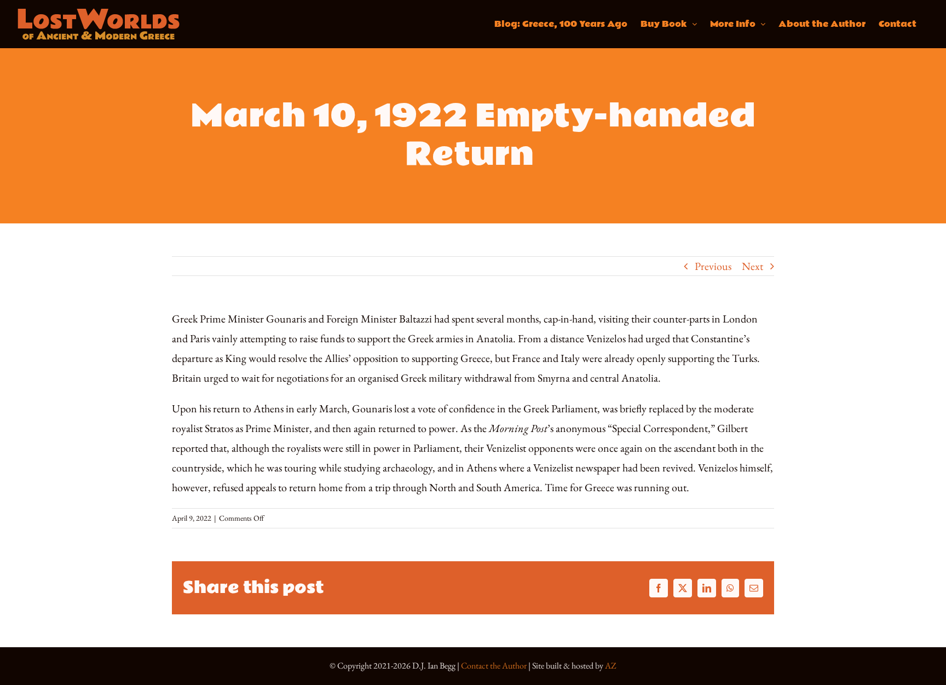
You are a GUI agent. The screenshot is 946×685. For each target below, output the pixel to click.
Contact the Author (494, 665)
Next (752, 266)
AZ (610, 665)
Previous (713, 266)
